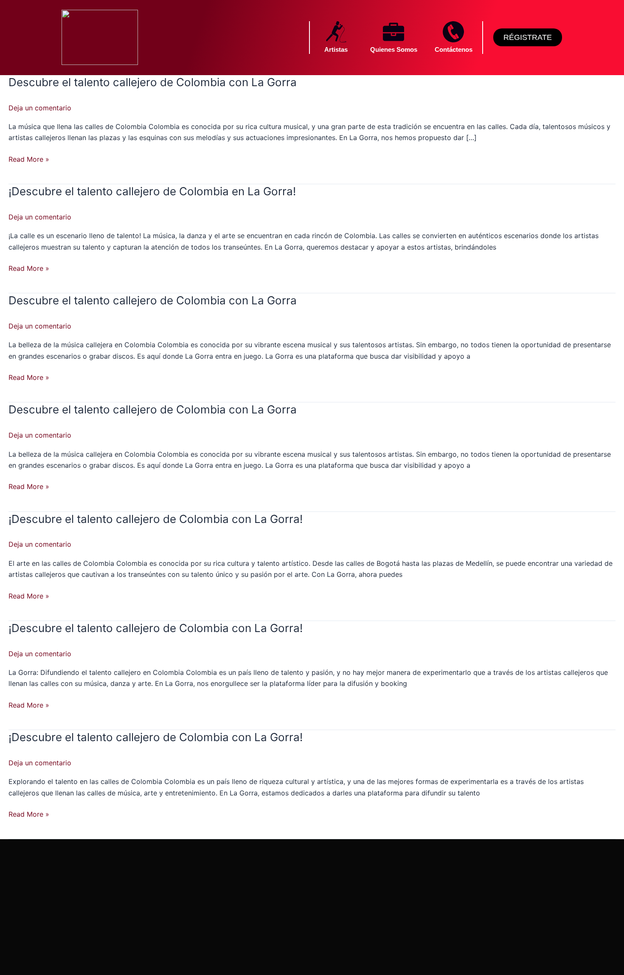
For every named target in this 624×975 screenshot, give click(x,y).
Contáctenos (453, 49)
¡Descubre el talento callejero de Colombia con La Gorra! (155, 518)
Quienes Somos (393, 49)
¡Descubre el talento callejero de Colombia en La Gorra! (152, 191)
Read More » (28, 159)
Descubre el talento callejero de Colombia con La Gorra (152, 82)
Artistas (336, 49)
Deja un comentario (39, 108)
